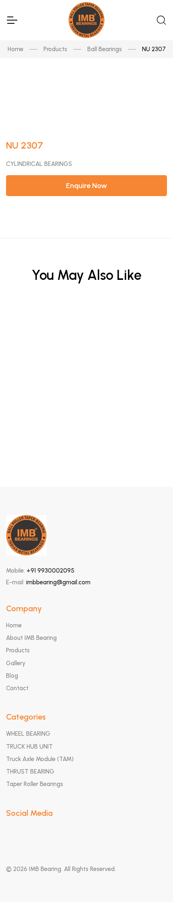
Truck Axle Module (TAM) (40, 759)
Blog (12, 675)
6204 (86, 446)
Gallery (15, 663)
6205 (86, 367)
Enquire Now (86, 185)
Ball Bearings (104, 49)
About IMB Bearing (31, 637)
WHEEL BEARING (28, 733)
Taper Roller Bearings (34, 784)
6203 (86, 406)
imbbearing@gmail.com (58, 582)
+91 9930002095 (50, 570)
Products (55, 49)
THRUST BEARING (30, 771)
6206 (86, 327)
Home (15, 49)
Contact (17, 688)
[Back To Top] (151, 880)
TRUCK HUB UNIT (29, 746)
